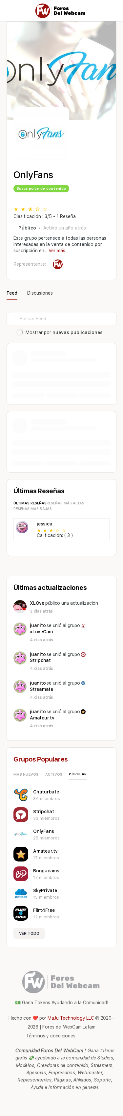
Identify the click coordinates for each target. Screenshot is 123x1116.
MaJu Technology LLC (71, 1018)
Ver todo (29, 933)
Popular (78, 774)
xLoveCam (41, 631)
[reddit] (65, 1100)
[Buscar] (111, 10)
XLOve (37, 603)
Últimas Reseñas (30, 503)
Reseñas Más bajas (32, 509)
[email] (41, 1100)
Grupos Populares (40, 759)
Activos (54, 774)
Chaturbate (46, 791)
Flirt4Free (44, 910)
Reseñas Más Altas (65, 503)
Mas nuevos (26, 774)
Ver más (57, 250)
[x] (88, 1100)
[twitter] (77, 1100)
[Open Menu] (10, 10)
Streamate (41, 689)
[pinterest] (53, 1100)
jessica (44, 523)
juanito (38, 625)
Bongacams (46, 870)
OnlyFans (43, 831)
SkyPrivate (45, 890)
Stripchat (40, 660)
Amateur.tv (42, 717)
